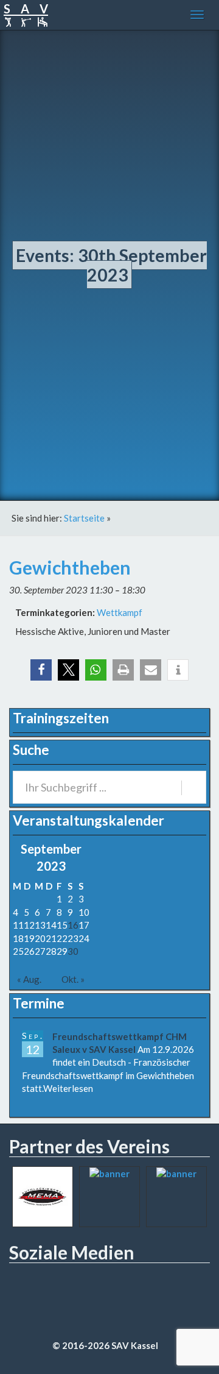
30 (73, 951)
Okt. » (73, 979)
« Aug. (29, 979)
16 (73, 924)
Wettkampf (119, 612)
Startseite (84, 517)
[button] (41, 670)
